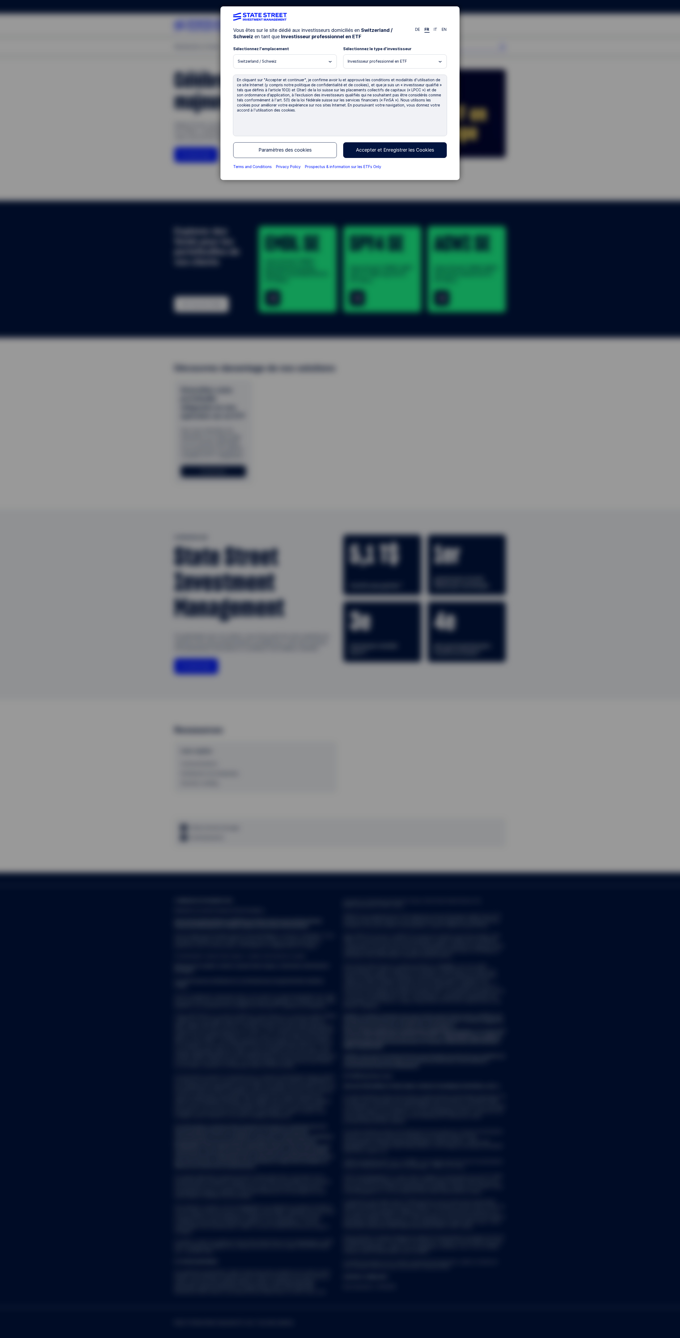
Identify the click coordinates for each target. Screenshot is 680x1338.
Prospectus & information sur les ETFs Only (343, 166)
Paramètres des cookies (285, 150)
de (417, 29)
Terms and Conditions (252, 166)
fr (427, 29)
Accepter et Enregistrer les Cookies (395, 150)
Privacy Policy (288, 166)
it (435, 29)
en (444, 29)
